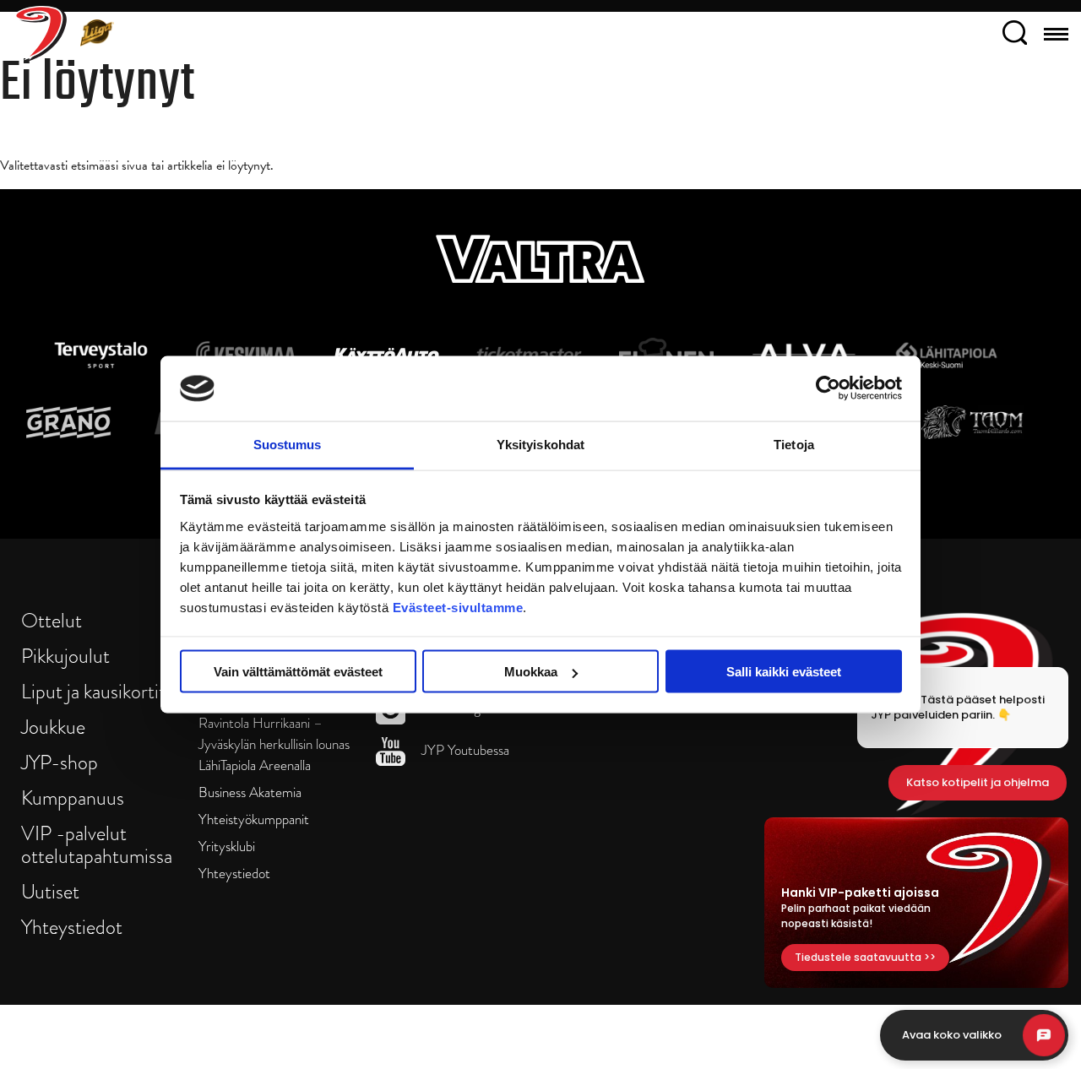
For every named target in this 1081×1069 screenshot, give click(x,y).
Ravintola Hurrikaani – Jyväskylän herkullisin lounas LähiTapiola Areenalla (274, 744)
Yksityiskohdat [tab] (540, 444)
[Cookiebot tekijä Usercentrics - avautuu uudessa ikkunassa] (828, 388)
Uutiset (50, 891)
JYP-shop (59, 762)
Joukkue (53, 726)
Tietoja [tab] (794, 444)
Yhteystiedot (71, 926)
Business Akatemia (249, 792)
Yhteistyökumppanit (253, 819)
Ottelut (51, 620)
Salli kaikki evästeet (783, 672)
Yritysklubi (226, 846)
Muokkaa (530, 672)
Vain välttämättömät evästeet (298, 672)
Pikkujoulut (65, 655)
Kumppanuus (72, 797)
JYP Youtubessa (463, 750)
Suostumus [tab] (287, 444)
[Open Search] (1014, 35)
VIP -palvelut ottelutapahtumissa (96, 844)
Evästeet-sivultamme (458, 607)
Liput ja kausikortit (93, 691)
